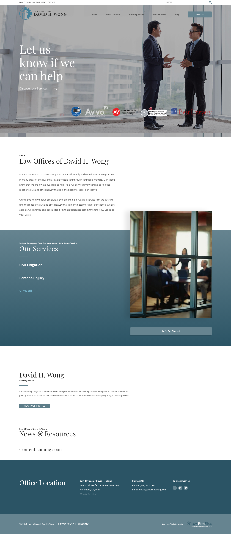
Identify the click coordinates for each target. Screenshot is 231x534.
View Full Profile (34, 406)
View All (25, 291)
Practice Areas (159, 14)
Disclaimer (83, 524)
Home (94, 14)
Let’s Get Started (171, 331)
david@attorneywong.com (153, 489)
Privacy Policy (66, 524)
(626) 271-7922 (48, 2)
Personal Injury (31, 278)
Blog (177, 14)
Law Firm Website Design (173, 524)
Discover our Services (33, 88)
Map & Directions (89, 493)
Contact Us (199, 14)
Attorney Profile (136, 14)
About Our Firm (113, 14)
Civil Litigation (31, 265)
